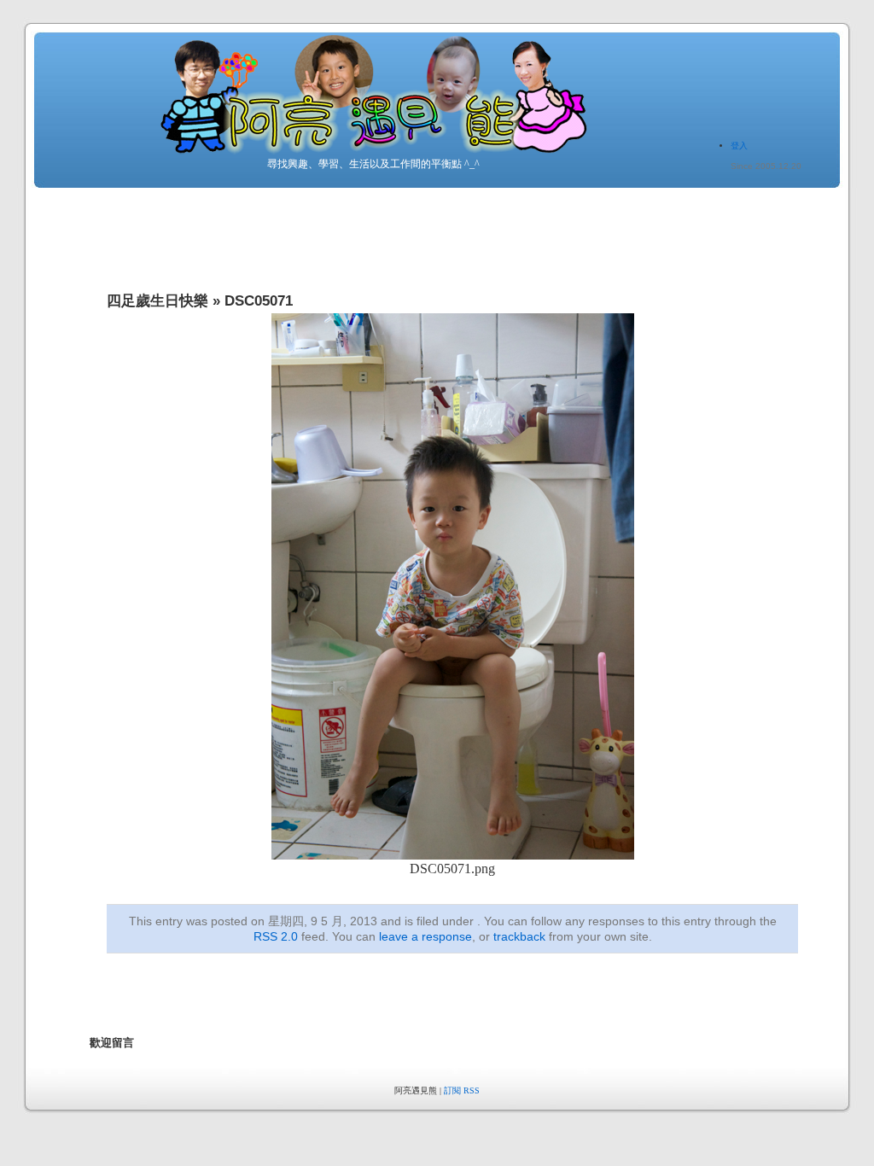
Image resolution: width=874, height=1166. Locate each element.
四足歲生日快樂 (157, 301)
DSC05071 (258, 301)
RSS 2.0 (275, 936)
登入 (739, 145)
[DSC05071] (452, 855)
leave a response (425, 936)
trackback (519, 936)
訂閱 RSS (462, 1090)
